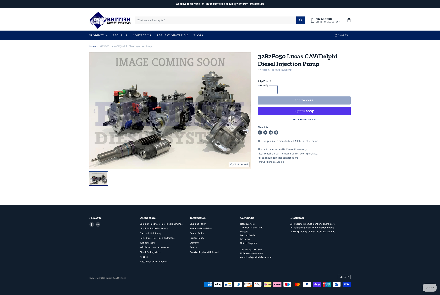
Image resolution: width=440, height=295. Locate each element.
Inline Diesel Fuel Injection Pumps (157, 238)
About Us (120, 35)
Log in (343, 35)
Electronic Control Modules (154, 261)
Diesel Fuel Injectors (150, 252)
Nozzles (144, 257)
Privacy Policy (197, 238)
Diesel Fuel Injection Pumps (154, 228)
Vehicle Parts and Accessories (154, 247)
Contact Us (142, 35)
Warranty (194, 243)
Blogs (198, 35)
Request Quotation (172, 35)
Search (193, 247)
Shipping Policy (198, 224)
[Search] (300, 20)
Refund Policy (197, 233)
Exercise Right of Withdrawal (204, 252)
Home (92, 46)
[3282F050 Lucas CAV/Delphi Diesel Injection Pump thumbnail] (98, 178)
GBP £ (343, 277)
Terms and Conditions (201, 228)
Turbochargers (147, 243)
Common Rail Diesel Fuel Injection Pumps (161, 224)
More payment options (304, 119)
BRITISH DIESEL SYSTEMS (277, 70)
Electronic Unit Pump (150, 233)
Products (97, 35)
